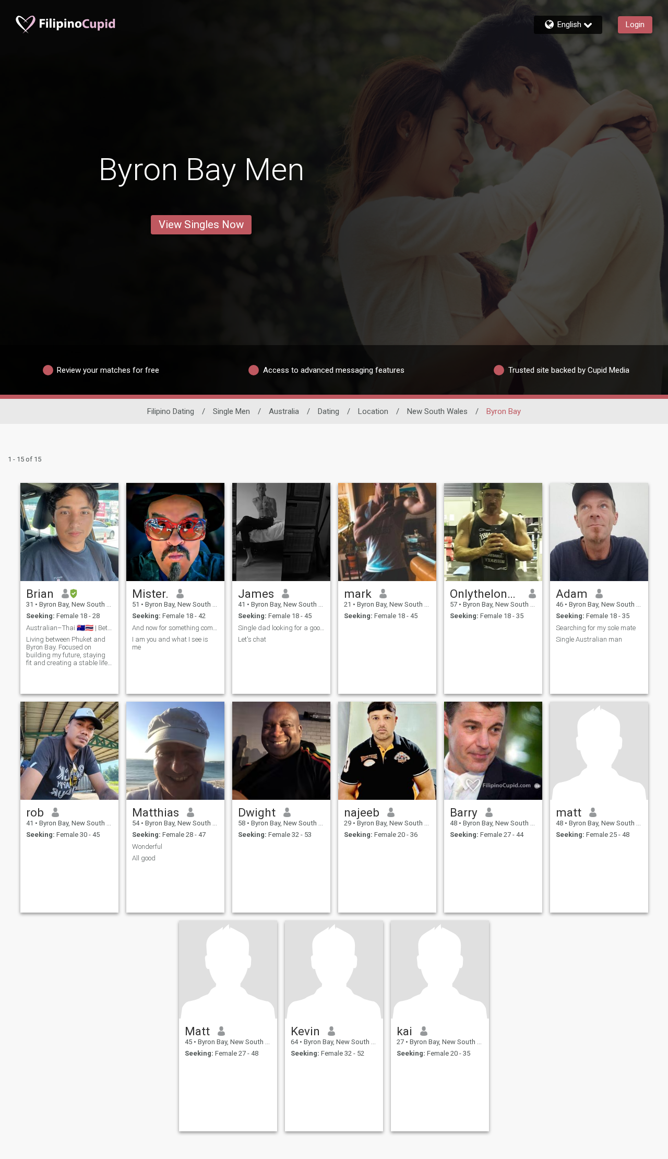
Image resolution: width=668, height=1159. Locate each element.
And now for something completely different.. (175, 628)
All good (144, 858)
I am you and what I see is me (170, 643)
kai (404, 1031)
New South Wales (437, 411)
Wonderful (147, 846)
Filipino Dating (170, 411)
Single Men (231, 411)
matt (568, 812)
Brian (40, 593)
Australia (284, 411)
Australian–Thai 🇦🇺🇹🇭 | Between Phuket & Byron (69, 628)
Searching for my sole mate (596, 628)
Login (635, 24)
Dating (328, 411)
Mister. (150, 593)
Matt (197, 1031)
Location (373, 411)
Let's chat (252, 639)
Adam (572, 593)
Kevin (305, 1031)
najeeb (361, 812)
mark (358, 593)
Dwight (257, 812)
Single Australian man (589, 639)
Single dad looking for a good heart (281, 628)
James (256, 593)
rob (35, 812)
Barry (464, 812)
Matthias (155, 812)
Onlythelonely (485, 593)
